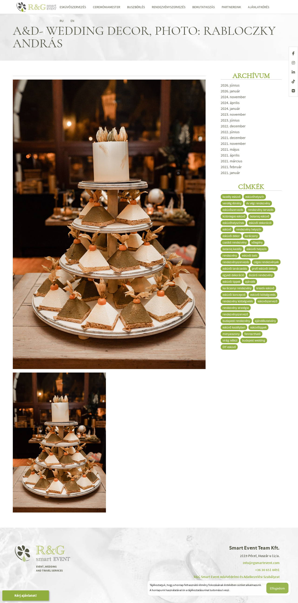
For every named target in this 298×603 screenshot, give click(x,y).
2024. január (230, 108)
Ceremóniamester (106, 7)
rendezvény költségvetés (238, 301)
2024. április (230, 103)
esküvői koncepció (234, 295)
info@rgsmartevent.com (261, 563)
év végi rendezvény (258, 203)
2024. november (233, 97)
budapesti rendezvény (236, 321)
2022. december (233, 126)
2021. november (233, 143)
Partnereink (231, 7)
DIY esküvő (229, 347)
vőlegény (257, 242)
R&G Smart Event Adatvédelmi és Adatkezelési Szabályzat (237, 577)
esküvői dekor (231, 236)
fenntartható (252, 334)
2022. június (230, 132)
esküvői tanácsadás (235, 269)
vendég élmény (232, 203)
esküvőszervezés (233, 210)
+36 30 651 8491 (267, 570)
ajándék (250, 282)
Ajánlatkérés (258, 7)
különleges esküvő (234, 216)
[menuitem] (62, 21)
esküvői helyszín (257, 249)
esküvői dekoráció (260, 223)
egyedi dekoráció (233, 275)
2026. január (230, 91)
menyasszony (231, 334)
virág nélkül (230, 340)
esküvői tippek (231, 282)
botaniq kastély (232, 249)
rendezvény (230, 256)
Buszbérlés (136, 7)
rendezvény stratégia (236, 308)
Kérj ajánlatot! (25, 595)
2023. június (230, 120)
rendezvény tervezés (260, 210)
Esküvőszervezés (73, 7)
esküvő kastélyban (234, 327)
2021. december (233, 138)
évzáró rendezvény (261, 275)
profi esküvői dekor (264, 269)
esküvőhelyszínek (233, 223)
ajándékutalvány (265, 321)
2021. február (231, 167)
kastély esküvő (231, 197)
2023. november (233, 114)
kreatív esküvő (265, 288)
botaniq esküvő (259, 216)
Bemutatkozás (203, 7)
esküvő (227, 229)
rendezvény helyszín (248, 229)
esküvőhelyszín (254, 197)
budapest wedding (253, 340)
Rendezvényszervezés (168, 7)
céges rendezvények (266, 262)
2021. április (230, 155)
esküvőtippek (258, 327)
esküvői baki (249, 256)
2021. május (230, 149)
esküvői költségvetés (262, 295)
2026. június (230, 85)
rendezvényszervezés (236, 262)
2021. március (231, 161)
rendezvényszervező (235, 314)
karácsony (251, 236)
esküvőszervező (267, 301)
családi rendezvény (235, 242)
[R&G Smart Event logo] (37, 7)
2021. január (230, 173)
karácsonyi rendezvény (237, 288)
